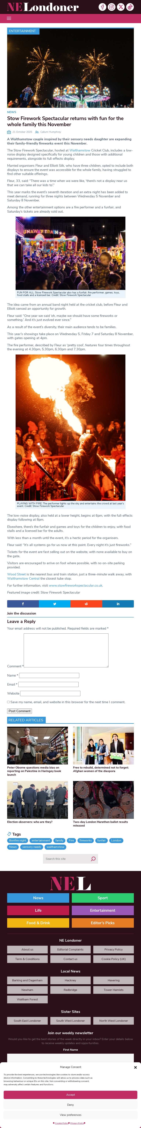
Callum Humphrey (50, 132)
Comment (15, 666)
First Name (70, 1049)
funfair (101, 840)
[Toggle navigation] (9, 18)
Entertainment (22, 31)
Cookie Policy (61, 1123)
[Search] (93, 859)
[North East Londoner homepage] (43, 7)
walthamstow (55, 847)
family (59, 840)
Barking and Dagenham (27, 980)
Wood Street (16, 574)
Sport (103, 898)
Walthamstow (79, 150)
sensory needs (31, 847)
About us (27, 950)
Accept (70, 1095)
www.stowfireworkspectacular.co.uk (75, 585)
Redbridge (70, 990)
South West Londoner (70, 1021)
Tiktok (130, 7)
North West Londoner (113, 1021)
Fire (71, 840)
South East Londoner (27, 1021)
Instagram (111, 7)
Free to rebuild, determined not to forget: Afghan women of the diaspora (101, 769)
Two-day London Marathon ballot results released (100, 823)
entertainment (41, 840)
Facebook (102, 7)
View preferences (70, 1115)
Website (13, 693)
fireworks (85, 840)
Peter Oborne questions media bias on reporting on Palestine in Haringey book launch (34, 771)
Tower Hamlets (114, 990)
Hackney (70, 980)
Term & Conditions (27, 959)
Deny (70, 1105)
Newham (27, 990)
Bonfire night (17, 840)
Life (38, 910)
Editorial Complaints (70, 950)
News (11, 112)
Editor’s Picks (103, 922)
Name (12, 675)
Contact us (70, 959)
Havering (114, 980)
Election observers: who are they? (29, 822)
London (116, 840)
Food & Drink (38, 922)
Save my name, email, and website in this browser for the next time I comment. (67, 702)
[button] (135, 1067)
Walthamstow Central (23, 578)
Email (12, 684)
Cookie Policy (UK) (114, 959)
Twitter (121, 7)
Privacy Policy (77, 1123)
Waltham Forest (27, 999)
